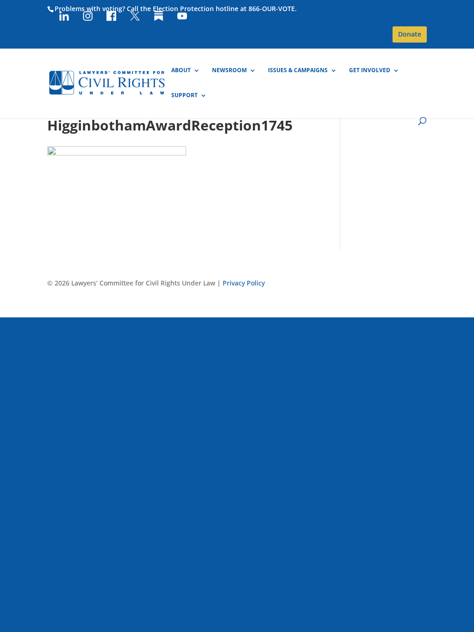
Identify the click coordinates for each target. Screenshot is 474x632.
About (181, 70)
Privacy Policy (244, 283)
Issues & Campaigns (298, 70)
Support (184, 95)
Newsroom (229, 70)
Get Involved (369, 70)
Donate (409, 34)
